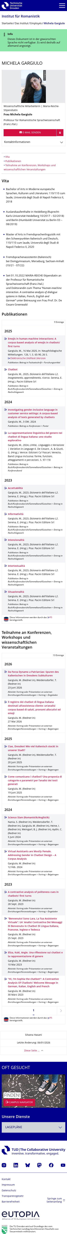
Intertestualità (16, 566)
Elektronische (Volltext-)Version (28, 358)
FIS (50, 618)
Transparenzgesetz (13, 1196)
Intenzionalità (16, 540)
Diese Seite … (32, 1051)
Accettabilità (15, 488)
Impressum (8, 1185)
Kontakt (6, 1179)
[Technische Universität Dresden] (12, 5)
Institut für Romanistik (21, 16)
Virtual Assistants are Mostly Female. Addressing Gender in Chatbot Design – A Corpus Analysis (32, 855)
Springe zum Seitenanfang (54, 1200)
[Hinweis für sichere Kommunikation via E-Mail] (60, 132)
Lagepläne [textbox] (13, 1127)
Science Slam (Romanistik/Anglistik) (28, 818)
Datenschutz (9, 1191)
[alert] (33, 40)
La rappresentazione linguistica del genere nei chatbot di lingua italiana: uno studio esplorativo (35, 437)
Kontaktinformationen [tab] (17, 142)
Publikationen (13, 161)
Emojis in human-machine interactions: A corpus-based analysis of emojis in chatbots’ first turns (34, 343)
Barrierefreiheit (11, 1202)
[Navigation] (62, 5)
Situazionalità (16, 592)
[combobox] (33, 1127)
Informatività (15, 514)
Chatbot (13, 370)
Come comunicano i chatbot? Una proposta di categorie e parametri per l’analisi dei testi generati (35, 780)
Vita (7, 157)
